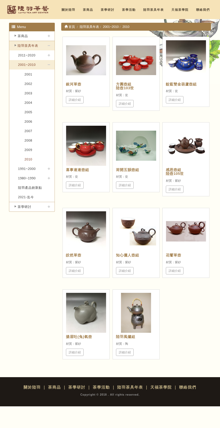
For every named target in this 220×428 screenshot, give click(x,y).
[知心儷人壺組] (136, 231)
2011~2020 (26, 55)
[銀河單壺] (86, 60)
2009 (28, 150)
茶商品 (88, 9)
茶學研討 (108, 9)
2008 (28, 140)
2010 (28, 159)
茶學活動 (129, 9)
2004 (28, 102)
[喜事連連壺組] (86, 146)
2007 (28, 131)
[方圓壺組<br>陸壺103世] (136, 60)
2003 (28, 93)
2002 (28, 84)
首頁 (71, 27)
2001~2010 (27, 65)
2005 (28, 112)
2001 (28, 74)
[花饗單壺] (186, 231)
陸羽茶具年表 (153, 9)
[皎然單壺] (86, 231)
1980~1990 (27, 178)
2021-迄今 (26, 197)
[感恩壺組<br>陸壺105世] (186, 146)
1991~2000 (27, 169)
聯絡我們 (203, 9)
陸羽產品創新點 (30, 187)
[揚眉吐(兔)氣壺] (86, 313)
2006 (28, 121)
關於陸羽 (68, 9)
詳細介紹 (75, 99)
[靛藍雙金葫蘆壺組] (186, 60)
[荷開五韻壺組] (136, 146)
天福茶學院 (180, 9)
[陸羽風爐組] (136, 313)
